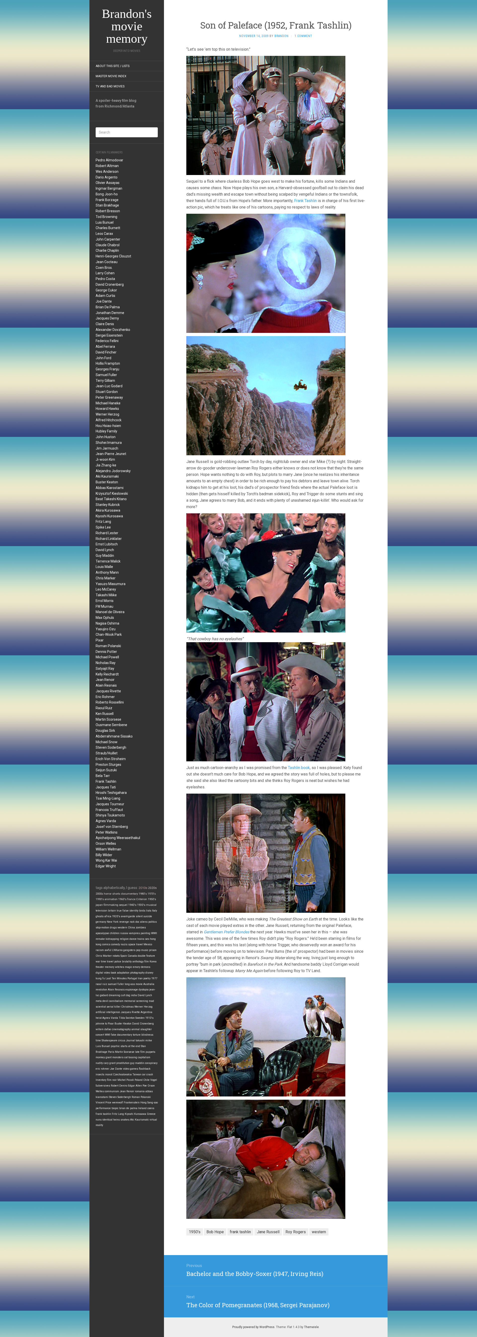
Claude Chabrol (107, 245)
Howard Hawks (107, 409)
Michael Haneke (108, 403)
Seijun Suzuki (106, 770)
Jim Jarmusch (107, 448)
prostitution (122, 1063)
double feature (146, 955)
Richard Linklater (109, 539)
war (98, 961)
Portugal (132, 978)
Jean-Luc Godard (109, 386)
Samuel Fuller (106, 375)
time (98, 1040)
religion (124, 939)
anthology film (140, 961)
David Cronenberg (110, 284)
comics (106, 944)
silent (139, 916)
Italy (154, 910)
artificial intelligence (108, 1012)
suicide (147, 916)
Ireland (142, 1108)
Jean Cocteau (107, 262)
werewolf (117, 1102)
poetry (147, 978)
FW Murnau (104, 606)
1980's (143, 893)
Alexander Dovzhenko (113, 330)
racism (100, 950)
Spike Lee (103, 527)
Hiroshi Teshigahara (111, 793)
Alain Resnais (106, 685)
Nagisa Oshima (107, 623)
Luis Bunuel (105, 222)
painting (145, 933)
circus (121, 1040)
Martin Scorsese (108, 719)
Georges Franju (107, 369)
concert (100, 1034)
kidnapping (112, 939)
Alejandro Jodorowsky (113, 471)
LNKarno (117, 950)
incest (108, 1074)
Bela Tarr (103, 776)
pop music (142, 950)
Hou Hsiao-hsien (108, 426)
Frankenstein (132, 1102)
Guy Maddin (105, 556)
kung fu (100, 978)
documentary (129, 893)
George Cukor (106, 290)
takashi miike (144, 1040)
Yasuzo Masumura (110, 584)
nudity (99, 1063)
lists (148, 910)
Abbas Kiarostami (109, 488)
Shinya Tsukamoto (110, 815)
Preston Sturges (108, 765)
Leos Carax (104, 234)
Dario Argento (107, 177)
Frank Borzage (107, 200)
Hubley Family (106, 431)
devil (105, 1001)
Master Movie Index (111, 76)
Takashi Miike (106, 595)
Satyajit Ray (105, 668)
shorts (116, 893)
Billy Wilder (104, 855)
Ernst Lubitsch (107, 544)
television (101, 910)
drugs (113, 927)
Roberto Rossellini (110, 702)
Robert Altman (107, 166)
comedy (115, 944)
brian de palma (128, 1108)
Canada (132, 955)
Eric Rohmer (105, 697)
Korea (153, 961)
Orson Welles (106, 843)
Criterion (141, 899)
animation (111, 899)
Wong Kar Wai (106, 860)
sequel (123, 905)
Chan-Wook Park (109, 634)
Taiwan (136, 1074)
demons (145, 967)
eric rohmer (102, 1068)
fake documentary (121, 1034)
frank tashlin (103, 1114)
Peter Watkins (107, 832)
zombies (141, 927)
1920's (116, 916)
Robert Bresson (108, 211)
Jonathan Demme (110, 313)
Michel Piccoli (126, 1080)
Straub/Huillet (107, 753)
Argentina (146, 1012)
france (131, 899)
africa (107, 916)
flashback (145, 1068)
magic (128, 967)
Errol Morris (105, 601)
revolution (101, 989)
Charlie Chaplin (107, 250)
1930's (141, 905)
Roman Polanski (108, 646)
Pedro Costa (105, 279)
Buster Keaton (107, 482)
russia (124, 933)
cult (123, 995)
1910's (149, 1018)
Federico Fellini (107, 341)
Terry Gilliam (105, 381)
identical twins (111, 1119)
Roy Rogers (295, 1232)
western (122, 927)
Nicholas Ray (106, 663)
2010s (143, 888)
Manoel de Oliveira (110, 612)
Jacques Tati (106, 787)
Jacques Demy (107, 318)
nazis (124, 944)
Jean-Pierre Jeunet (111, 454)
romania (140, 1091)
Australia (148, 984)
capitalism (144, 1057)
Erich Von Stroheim (111, 759)
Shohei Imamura (109, 443)
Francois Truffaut (109, 810)
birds (142, 910)
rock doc (134, 921)
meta (99, 1001)
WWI (107, 1034)
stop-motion (102, 927)
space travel (135, 944)
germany (101, 921)
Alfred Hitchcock (108, 420)
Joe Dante (104, 301)
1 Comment (303, 36)
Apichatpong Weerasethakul (118, 838)
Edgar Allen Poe (137, 1085)
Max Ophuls (105, 618)
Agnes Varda (106, 821)
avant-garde (128, 916)
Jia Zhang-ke (106, 465)
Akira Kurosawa (108, 510)
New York (113, 921)
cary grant (110, 1063)
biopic (115, 1108)
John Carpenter (108, 239)
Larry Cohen (105, 273)
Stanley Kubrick (108, 505)
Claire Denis (105, 324)
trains (140, 939)
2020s (152, 888)
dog (128, 995)
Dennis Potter (106, 652)
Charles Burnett (108, 228)
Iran (140, 978)
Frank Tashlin (106, 781)
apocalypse (102, 933)
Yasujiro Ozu (106, 629)
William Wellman (108, 849)
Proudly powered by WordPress (253, 1327)
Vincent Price (103, 1102)
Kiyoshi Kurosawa (109, 516)
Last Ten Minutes (116, 978)
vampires (134, 933)
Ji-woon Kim (105, 459)
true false (123, 910)
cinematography (121, 1029)
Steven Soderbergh (111, 747)
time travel (107, 961)
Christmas (127, 1006)
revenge (124, 921)
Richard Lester (107, 533)
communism (112, 1091)
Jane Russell (268, 1232)
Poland (139, 1080)
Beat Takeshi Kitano (111, 499)
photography (137, 972)
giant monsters (114, 1057)
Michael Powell (107, 657)
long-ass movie (134, 984)
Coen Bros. (104, 268)
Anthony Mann (107, 572)
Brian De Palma (108, 307)
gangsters (129, 950)
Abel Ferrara (105, 347)
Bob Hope (215, 1232)
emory (136, 967)
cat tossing (130, 1057)
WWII (154, 933)
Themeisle (311, 1327)
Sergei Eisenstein (109, 335)
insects (100, 1074)
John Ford (103, 358)
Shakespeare (109, 1040)
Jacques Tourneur (110, 804)
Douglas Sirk (105, 731)
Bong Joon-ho (107, 194)
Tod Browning (106, 217)
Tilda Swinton (127, 1018)
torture (137, 1034)
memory (109, 967)
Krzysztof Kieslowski (112, 493)
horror (108, 893)
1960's (122, 899)
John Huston (106, 437)
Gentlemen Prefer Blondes (226, 932)
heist (99, 1018)
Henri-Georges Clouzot (113, 256)
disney (149, 972)
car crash (147, 1074)
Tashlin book (299, 767)
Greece (151, 1114)
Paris (111, 1052)
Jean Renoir (105, 680)
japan (99, 905)
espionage (131, 989)
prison (153, 950)
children (114, 933)
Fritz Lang (103, 522)
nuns (99, 1119)
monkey (100, 1057)
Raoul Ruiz (104, 708)
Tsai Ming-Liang (108, 798)
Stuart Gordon (107, 392)
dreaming (114, 995)
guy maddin (137, 1063)
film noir (112, 1080)
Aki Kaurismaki (107, 476)
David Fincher (106, 352)
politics (152, 921)
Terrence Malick (108, 561)
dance (133, 939)
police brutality (123, 961)
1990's (100, 899)
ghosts (100, 916)
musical (151, 905)
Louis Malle (104, 567)
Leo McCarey (106, 589)
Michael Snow (107, 742)
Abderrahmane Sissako (114, 736)
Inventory (101, 1080)
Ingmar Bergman (109, 188)
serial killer (113, 1006)
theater (100, 967)
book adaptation (120, 972)
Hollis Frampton (108, 363)
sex (147, 939)
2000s (99, 893)
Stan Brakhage (107, 205)
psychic (115, 1046)
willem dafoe (103, 1029)
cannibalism (116, 1001)
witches (119, 967)
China (131, 927)
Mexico (148, 944)
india (134, 995)
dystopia (144, 989)
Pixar (100, 640)
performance (103, 1108)
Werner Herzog (107, 414)
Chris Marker (106, 578)
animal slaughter (141, 1029)
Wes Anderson (107, 172)
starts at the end (130, 1046)
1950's (152, 899)
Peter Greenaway (109, 397)
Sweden (140, 1018)
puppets (150, 1052)
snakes (124, 1119)
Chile (146, 1080)
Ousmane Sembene (111, 725)
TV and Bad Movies (110, 86)
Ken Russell (105, 714)
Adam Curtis (105, 296)
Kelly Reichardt (107, 674)
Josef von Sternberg (112, 827)
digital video (103, 972)
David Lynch (105, 550)
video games (130, 1068)
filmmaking (111, 905)
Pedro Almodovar (109, 160)
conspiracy (151, 1063)
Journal (130, 1040)
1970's (152, 893)
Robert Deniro (119, 1085)
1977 (154, 978)
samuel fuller (116, 984)
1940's (132, 905)
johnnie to (101, 1023)
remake (100, 939)
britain (112, 910)
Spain (123, 955)
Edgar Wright (106, 866)
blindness (147, 1034)
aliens (144, 921)
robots (116, 955)
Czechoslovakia (122, 1074)
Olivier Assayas (107, 183)
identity (133, 910)
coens (150, 1108)
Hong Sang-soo (149, 1102)
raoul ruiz (101, 984)
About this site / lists (112, 66)
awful (108, 950)
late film (140, 1052)
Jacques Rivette (108, 691)
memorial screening (136, 1001)
